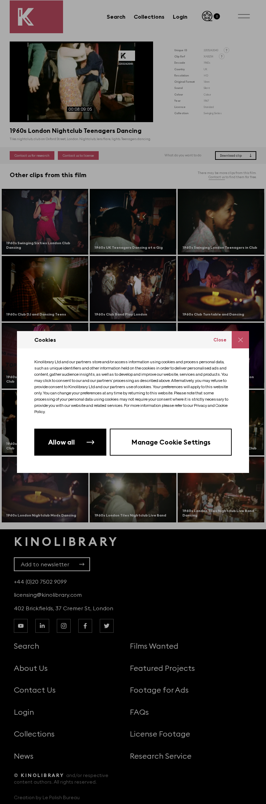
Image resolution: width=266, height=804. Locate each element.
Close (220, 339)
